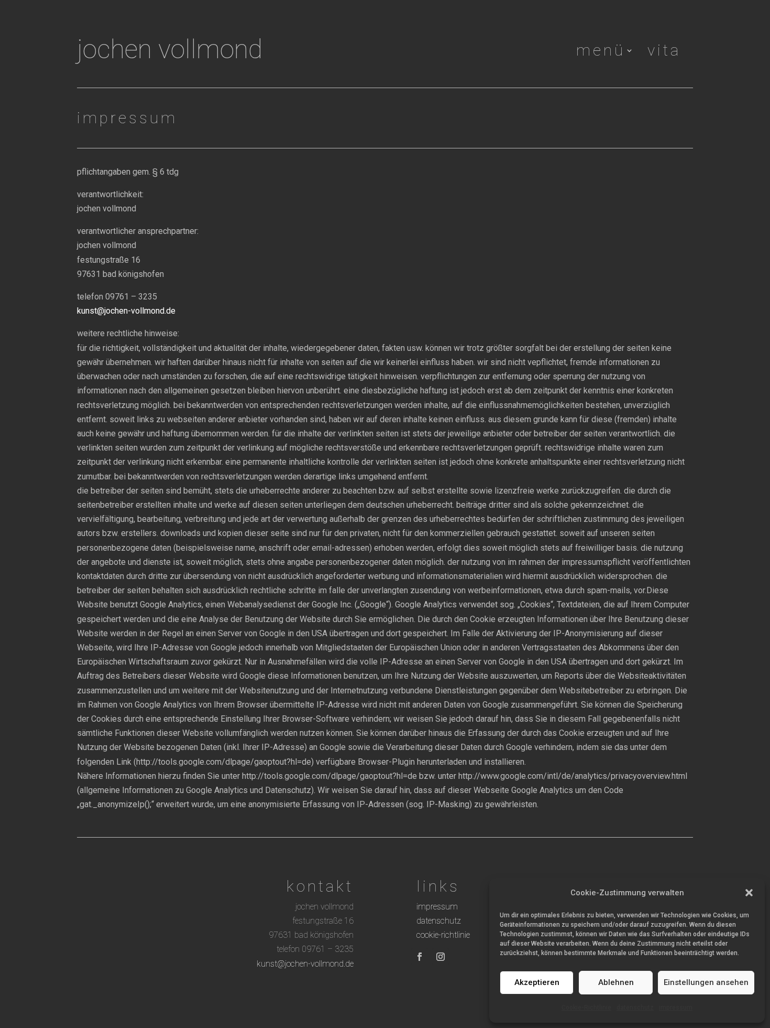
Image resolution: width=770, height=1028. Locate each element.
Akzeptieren (536, 982)
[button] (749, 892)
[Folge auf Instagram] (440, 956)
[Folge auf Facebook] (419, 956)
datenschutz (635, 1007)
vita (664, 52)
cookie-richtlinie (443, 935)
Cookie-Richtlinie (586, 1007)
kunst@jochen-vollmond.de (126, 311)
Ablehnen (616, 982)
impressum (675, 1007)
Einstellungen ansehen (706, 982)
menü (600, 52)
